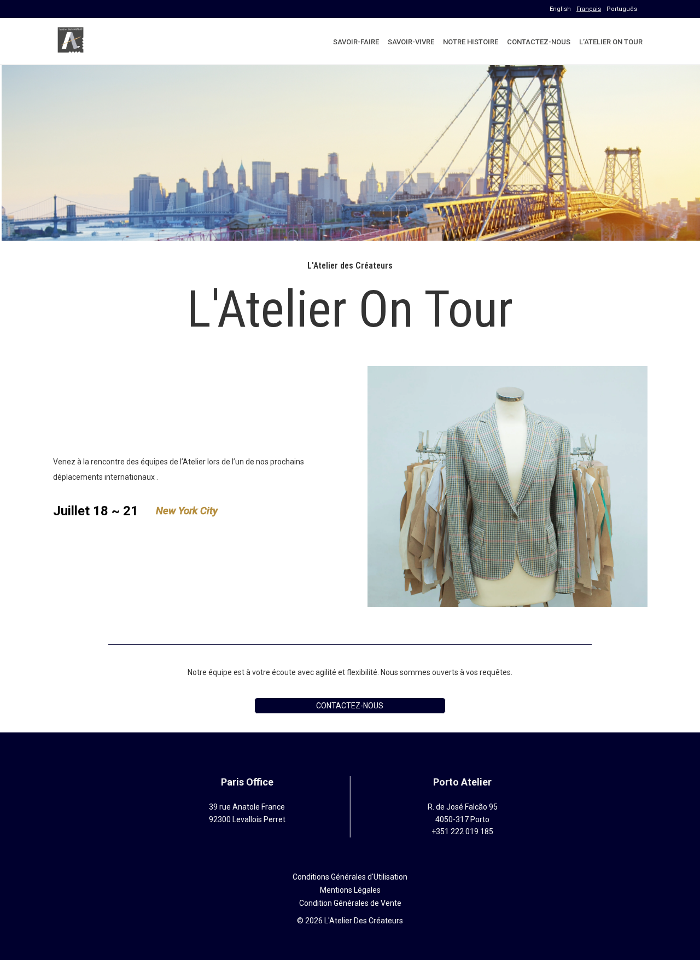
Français (588, 9)
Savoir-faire (356, 42)
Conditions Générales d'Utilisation (350, 876)
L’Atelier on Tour (611, 42)
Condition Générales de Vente (350, 903)
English (560, 9)
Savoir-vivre (411, 42)
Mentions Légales (350, 890)
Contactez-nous (538, 42)
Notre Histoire (470, 42)
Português (621, 9)
